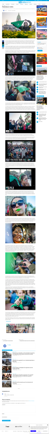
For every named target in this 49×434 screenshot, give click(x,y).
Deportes (26, 4)
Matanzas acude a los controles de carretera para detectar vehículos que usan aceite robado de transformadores (40, 77)
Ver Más (19, 388)
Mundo (4, 5)
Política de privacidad (39, 432)
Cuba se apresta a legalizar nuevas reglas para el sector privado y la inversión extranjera (43, 85)
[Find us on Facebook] (2, 431)
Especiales (43, 4)
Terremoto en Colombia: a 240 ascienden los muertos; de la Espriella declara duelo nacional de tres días (23, 353)
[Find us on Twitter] (3, 431)
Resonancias (8, 321)
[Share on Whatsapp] (3, 44)
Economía (12, 4)
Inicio (2, 5)
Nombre (3, 413)
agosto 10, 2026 (19, 362)
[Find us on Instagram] (37, 0)
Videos (39, 4)
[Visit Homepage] (22, 2)
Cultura (17, 4)
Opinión (31, 4)
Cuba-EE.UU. (8, 4)
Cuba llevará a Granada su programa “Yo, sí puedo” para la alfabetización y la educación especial (22, 375)
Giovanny (6, 10)
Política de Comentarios (31, 400)
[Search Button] (46, 0)
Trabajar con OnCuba (19, 431)
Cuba (3, 4)
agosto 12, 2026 (19, 355)
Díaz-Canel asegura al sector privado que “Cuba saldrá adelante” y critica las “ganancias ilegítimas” (40, 107)
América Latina (7, 5)
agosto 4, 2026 (19, 384)
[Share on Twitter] (3, 43)
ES (2, 0)
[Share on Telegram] (3, 46)
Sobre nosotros (15, 431)
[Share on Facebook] (3, 41)
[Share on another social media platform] (3, 48)
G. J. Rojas (9, 344)
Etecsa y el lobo (40, 121)
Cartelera (21, 4)
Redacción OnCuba (15, 355)
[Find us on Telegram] (38, 0)
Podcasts (35, 4)
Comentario (4, 404)
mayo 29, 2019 (9, 10)
